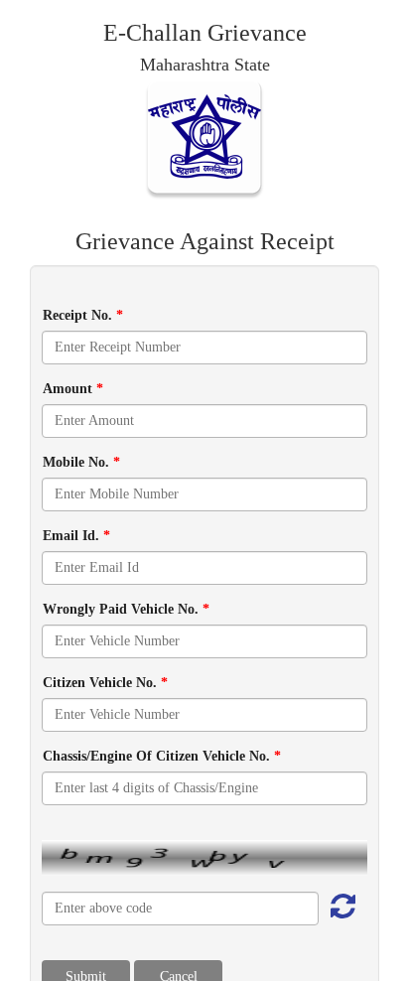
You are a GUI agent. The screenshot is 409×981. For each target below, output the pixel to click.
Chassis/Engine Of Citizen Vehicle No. (162, 756)
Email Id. (76, 535)
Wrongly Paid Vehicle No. (126, 609)
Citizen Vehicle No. (105, 682)
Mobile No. (81, 462)
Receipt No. (83, 315)
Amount (73, 388)
